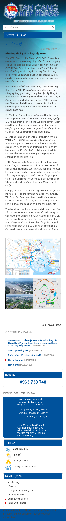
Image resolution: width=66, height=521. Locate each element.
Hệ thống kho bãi (14, 488)
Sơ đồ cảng (11, 475)
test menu (11, 358)
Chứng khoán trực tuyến (23, 459)
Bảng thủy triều (18, 442)
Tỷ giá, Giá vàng (19, 454)
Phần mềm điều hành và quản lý (22, 348)
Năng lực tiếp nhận (15, 496)
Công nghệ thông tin (16, 492)
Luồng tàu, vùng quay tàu (18, 484)
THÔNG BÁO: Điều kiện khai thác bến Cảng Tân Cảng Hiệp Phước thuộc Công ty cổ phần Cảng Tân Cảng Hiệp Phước (33, 336)
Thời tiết (15, 448)
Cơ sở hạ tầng (13, 353)
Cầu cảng (10, 479)
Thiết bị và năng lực (16, 343)
